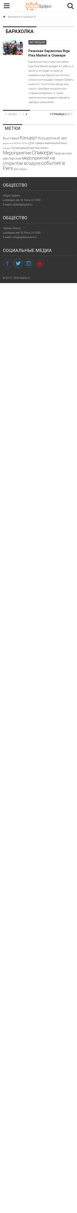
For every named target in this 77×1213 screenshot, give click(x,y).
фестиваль (20, 169)
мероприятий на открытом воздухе (29, 160)
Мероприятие (17, 153)
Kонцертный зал (52, 138)
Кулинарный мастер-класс (30, 148)
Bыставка (11, 138)
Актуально (37, 42)
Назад (12, 114)
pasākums (8, 143)
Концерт (7, 148)
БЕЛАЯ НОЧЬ (20, 143)
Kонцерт (28, 138)
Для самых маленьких (44, 143)
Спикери (42, 152)
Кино (64, 143)
